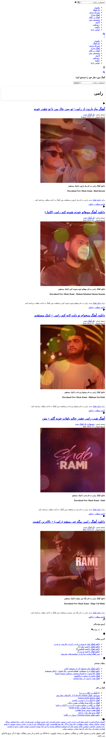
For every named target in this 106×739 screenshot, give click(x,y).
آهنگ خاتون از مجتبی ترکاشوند (87, 676)
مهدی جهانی (24, 726)
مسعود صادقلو (61, 726)
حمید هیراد (29, 722)
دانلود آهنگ (97, 200)
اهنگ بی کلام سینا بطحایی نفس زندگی (83, 703)
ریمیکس (96, 25)
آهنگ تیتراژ (95, 15)
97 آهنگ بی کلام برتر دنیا (89, 693)
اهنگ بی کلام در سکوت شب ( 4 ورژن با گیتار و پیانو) (78, 705)
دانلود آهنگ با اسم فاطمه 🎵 (88, 649)
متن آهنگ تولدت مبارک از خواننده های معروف (80, 654)
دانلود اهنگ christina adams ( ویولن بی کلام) (82, 715)
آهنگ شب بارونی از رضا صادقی (86, 678)
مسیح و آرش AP (47, 726)
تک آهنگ (96, 10)
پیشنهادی (91, 424)
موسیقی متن (94, 20)
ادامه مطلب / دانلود (97, 204)
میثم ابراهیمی (12, 726)
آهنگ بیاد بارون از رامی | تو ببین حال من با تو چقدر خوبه (69, 109)
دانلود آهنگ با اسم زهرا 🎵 (89, 647)
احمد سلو (84, 722)
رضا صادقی (15, 722)
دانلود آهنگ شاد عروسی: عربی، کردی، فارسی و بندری (77, 644)
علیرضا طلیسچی (57, 724)
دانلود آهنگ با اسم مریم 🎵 (88, 651)
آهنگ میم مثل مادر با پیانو (89, 712)
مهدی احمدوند (35, 726)
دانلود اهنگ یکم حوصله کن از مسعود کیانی (82, 668)
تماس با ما (95, 30)
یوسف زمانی (67, 729)
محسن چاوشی (95, 726)
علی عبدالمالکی (42, 724)
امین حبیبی (75, 722)
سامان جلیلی (94, 724)
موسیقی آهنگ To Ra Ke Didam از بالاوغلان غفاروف (78, 695)
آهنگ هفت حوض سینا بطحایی (87, 710)
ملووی (97, 7)
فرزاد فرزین (31, 724)
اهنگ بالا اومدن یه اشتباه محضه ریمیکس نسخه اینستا (77, 673)
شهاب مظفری (82, 724)
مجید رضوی (21, 724)
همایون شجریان (98, 729)
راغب (22, 722)
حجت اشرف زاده (53, 722)
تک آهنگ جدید (89, 115)
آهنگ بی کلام (94, 17)
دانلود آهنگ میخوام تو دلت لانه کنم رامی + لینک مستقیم (69, 315)
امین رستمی (65, 722)
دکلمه (97, 27)
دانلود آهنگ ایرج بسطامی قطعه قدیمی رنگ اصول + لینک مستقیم (72, 671)
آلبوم (98, 22)
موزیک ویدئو (95, 12)
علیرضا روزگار (70, 724)
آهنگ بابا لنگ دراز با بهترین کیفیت (86, 700)
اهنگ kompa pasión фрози (89, 698)
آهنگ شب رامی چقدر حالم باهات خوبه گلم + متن (73, 418)
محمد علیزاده (72, 726)
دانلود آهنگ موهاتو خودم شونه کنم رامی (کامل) (75, 212)
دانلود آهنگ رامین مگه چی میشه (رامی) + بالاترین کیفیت (69, 521)
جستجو (77, 83)
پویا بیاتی (88, 729)
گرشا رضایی (79, 729)
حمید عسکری (39, 722)
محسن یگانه (84, 726)
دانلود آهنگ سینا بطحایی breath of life (84, 708)
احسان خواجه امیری (97, 722)
